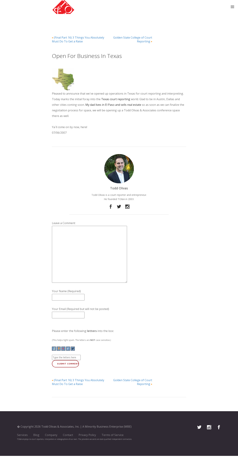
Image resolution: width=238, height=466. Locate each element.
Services (22, 435)
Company (51, 435)
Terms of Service (113, 435)
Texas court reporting (116, 99)
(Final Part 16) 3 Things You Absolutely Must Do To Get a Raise (78, 39)
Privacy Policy (87, 435)
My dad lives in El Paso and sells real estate (113, 105)
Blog (36, 435)
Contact (68, 435)
